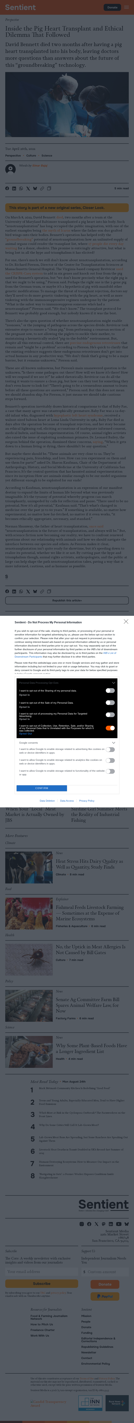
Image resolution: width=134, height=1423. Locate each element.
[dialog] (67, 711)
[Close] (127, 622)
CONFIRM (41, 788)
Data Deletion (47, 800)
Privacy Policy (86, 800)
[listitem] (67, 683)
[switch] (110, 690)
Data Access (67, 800)
